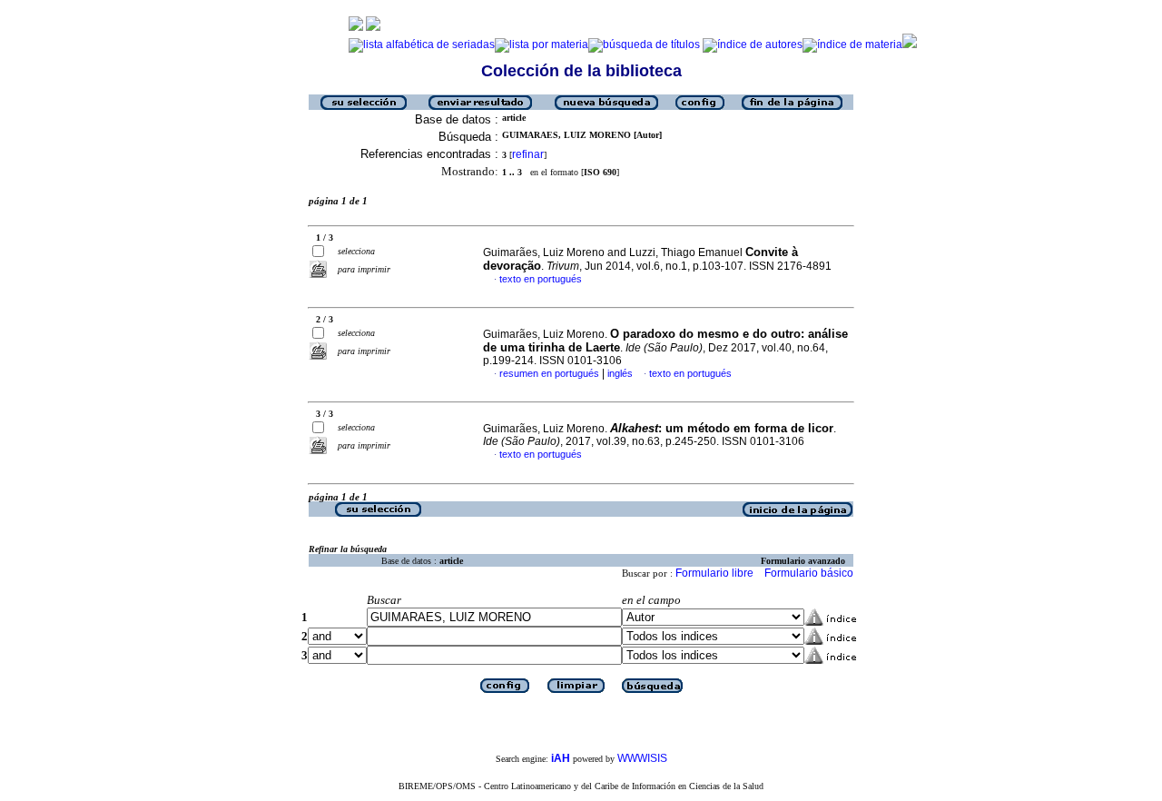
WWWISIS (642, 758)
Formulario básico (808, 573)
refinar (528, 154)
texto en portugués (540, 278)
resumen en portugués (549, 373)
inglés (620, 373)
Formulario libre (714, 573)
